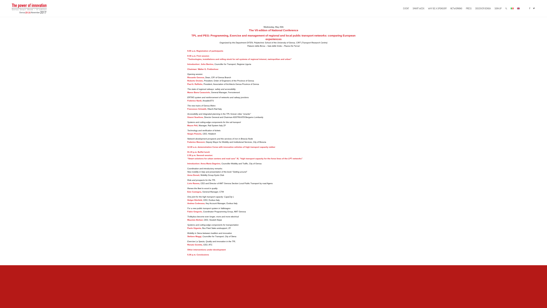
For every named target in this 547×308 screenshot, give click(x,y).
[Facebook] (529, 8)
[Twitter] (534, 8)
